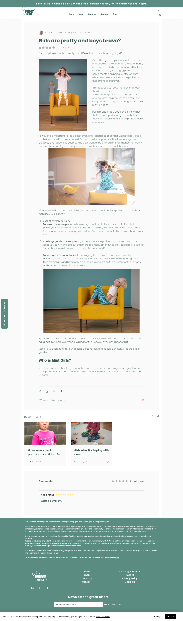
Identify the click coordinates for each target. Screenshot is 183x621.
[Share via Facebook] (40, 391)
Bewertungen (4, 313)
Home (87, 571)
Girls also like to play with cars (91, 452)
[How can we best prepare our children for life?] (45, 433)
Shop (87, 574)
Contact (87, 581)
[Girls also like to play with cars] (91, 433)
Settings (157, 616)
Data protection (103, 616)
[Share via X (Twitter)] (47, 391)
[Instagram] (32, 588)
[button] (160, 15)
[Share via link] (61, 391)
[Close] (179, 616)
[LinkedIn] (40, 588)
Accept (171, 616)
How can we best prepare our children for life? (44, 452)
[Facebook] (47, 588)
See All (155, 416)
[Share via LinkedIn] (54, 391)
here (58, 553)
